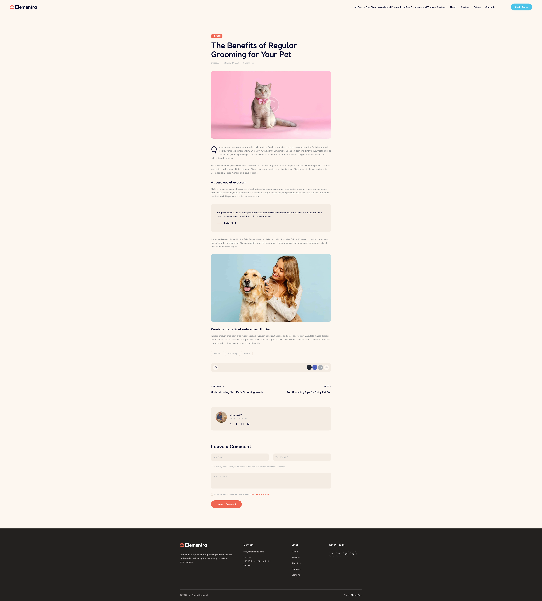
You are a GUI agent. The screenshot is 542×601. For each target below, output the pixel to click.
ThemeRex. (356, 595)
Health (217, 36)
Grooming (232, 353)
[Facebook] (314, 367)
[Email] (320, 367)
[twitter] (231, 424)
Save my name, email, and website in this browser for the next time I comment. (249, 466)
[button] (216, 367)
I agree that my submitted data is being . (241, 494)
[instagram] (248, 424)
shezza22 (236, 415)
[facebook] (237, 424)
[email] (242, 424)
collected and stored (259, 494)
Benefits (217, 353)
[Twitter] (309, 367)
